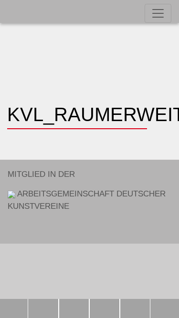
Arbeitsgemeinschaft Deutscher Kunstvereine (87, 190)
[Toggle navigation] (158, 13)
